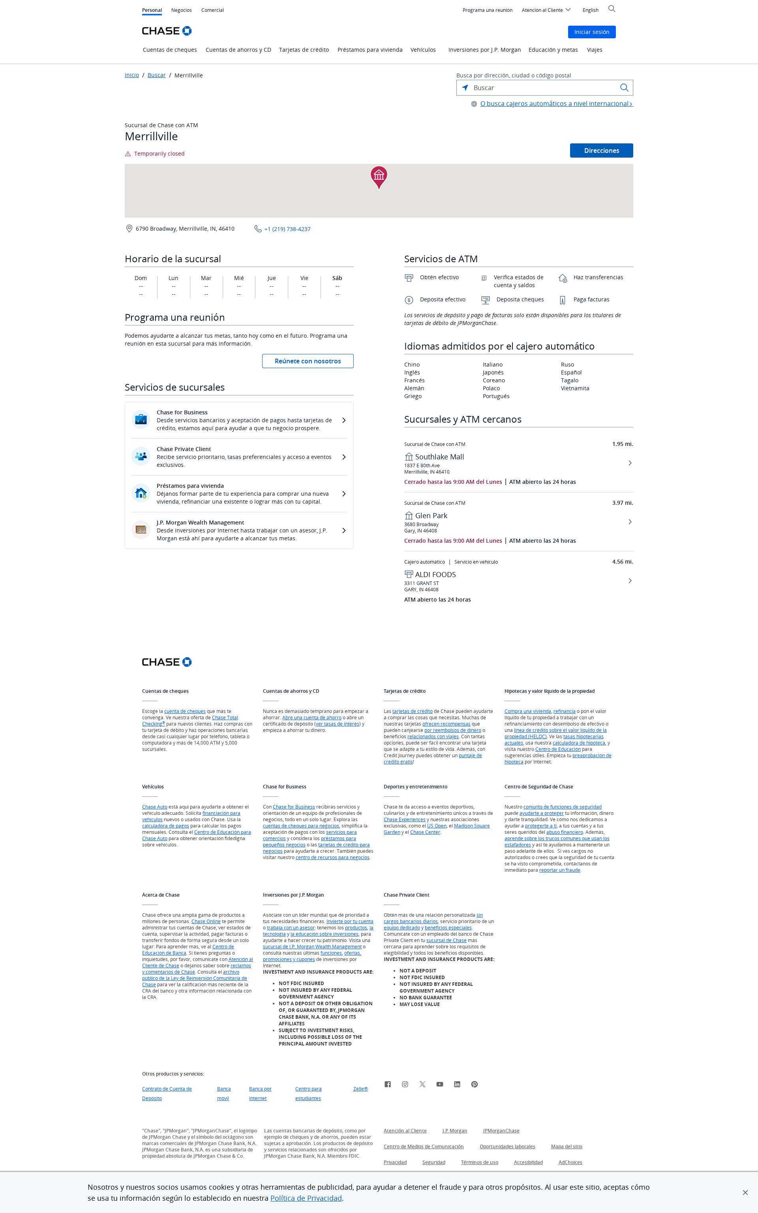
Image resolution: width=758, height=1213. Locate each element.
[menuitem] (487, 10)
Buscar (157, 75)
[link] (388, 1085)
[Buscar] (624, 87)
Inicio (132, 75)
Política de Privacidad (306, 1198)
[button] (745, 1192)
